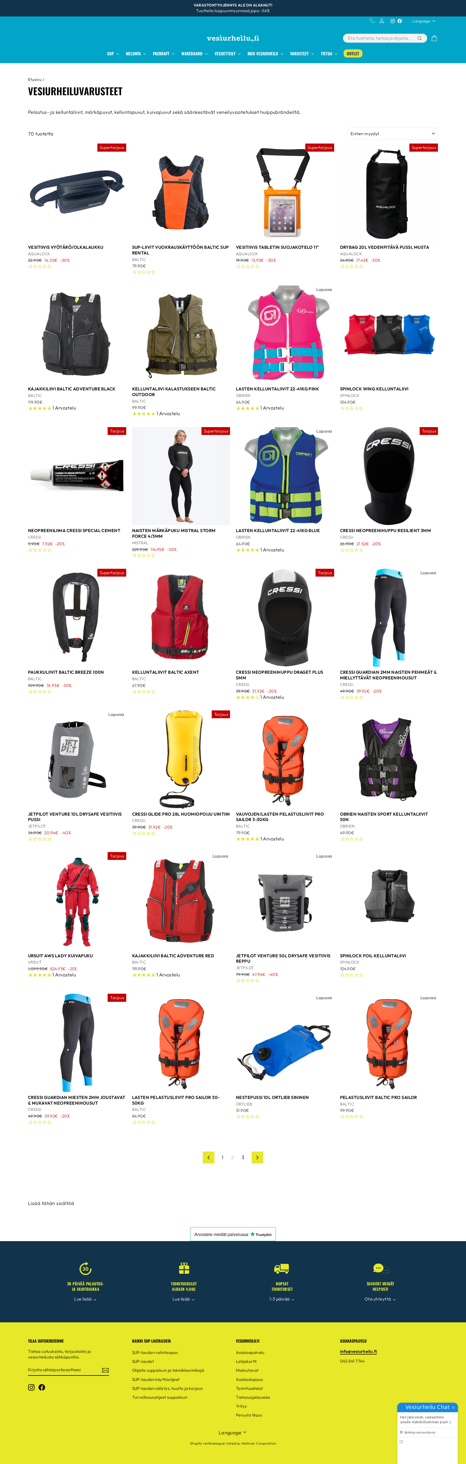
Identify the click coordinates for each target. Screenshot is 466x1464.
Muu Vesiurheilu (263, 53)
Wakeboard (192, 53)
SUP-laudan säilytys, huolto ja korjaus (167, 1388)
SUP (111, 53)
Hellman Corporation (259, 1443)
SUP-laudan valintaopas (155, 1352)
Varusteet (300, 53)
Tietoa (327, 53)
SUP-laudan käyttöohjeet (156, 1379)
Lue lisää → (85, 1299)
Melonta (134, 53)
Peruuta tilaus (249, 1415)
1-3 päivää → (282, 1299)
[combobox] (380, 38)
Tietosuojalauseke (253, 1397)
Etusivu (35, 79)
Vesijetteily (226, 53)
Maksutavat (247, 1370)
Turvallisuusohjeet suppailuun (159, 1397)
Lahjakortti (246, 1361)
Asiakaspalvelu (250, 1352)
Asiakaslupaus (249, 1379)
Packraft (161, 53)
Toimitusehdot (249, 1388)
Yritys (241, 1406)
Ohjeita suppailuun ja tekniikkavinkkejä (168, 1370)
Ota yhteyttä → (380, 1299)
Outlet (353, 53)
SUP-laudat (143, 1361)
